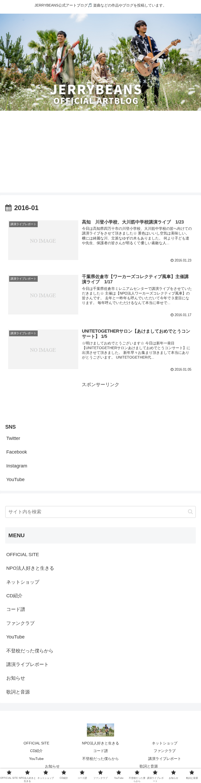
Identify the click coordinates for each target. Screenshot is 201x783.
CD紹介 (14, 595)
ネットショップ (22, 582)
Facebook (16, 452)
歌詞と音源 (18, 692)
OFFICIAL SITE (22, 554)
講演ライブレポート (27, 664)
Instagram (16, 465)
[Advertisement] (100, 156)
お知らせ (15, 678)
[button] (190, 512)
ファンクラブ (20, 623)
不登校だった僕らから (29, 650)
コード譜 (15, 609)
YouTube (15, 479)
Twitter (13, 438)
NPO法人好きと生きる (30, 568)
